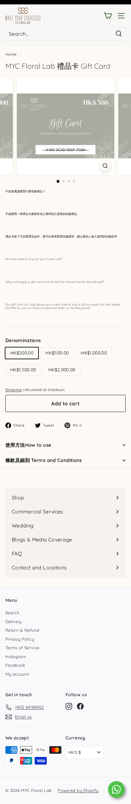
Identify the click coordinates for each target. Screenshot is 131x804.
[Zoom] (105, 166)
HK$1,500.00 (23, 370)
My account (17, 674)
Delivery (13, 621)
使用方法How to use (28, 445)
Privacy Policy (19, 639)
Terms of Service (22, 647)
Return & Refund (22, 630)
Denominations (23, 340)
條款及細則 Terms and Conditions (43, 460)
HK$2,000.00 (61, 370)
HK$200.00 (21, 353)
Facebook (15, 665)
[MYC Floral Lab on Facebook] (80, 706)
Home (11, 54)
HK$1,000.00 (94, 353)
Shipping (13, 389)
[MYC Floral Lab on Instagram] (69, 706)
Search (12, 612)
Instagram (15, 656)
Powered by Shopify (78, 790)
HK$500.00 (57, 353)
